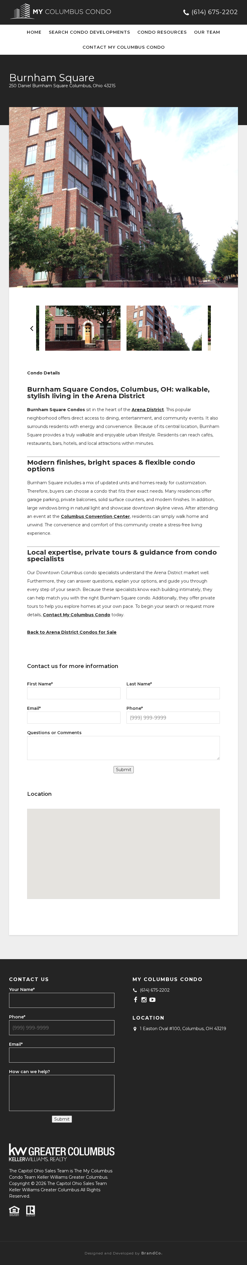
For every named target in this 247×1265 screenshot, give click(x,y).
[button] (123, 847)
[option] (123, 197)
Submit (123, 769)
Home (34, 32)
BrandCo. (151, 1253)
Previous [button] (31, 328)
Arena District (148, 409)
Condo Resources (162, 32)
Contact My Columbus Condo (124, 47)
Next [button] (215, 328)
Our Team (207, 32)
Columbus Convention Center (95, 516)
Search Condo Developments (89, 32)
